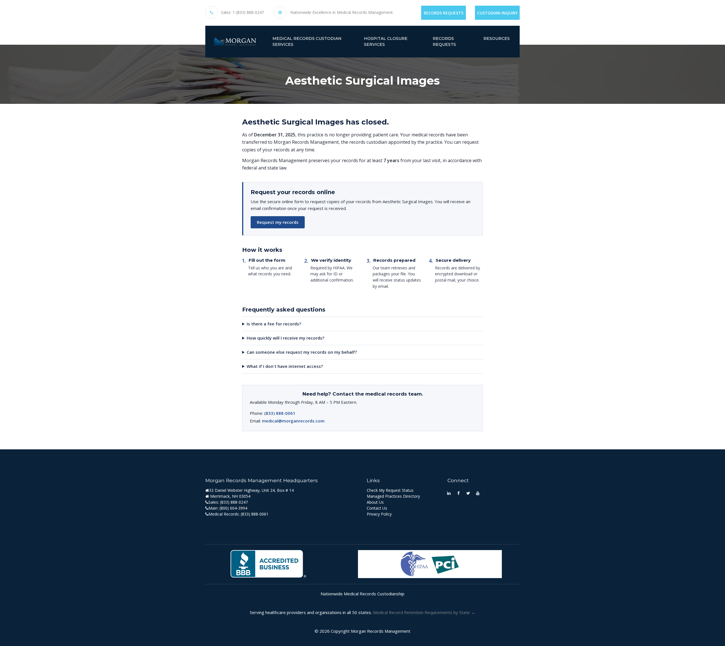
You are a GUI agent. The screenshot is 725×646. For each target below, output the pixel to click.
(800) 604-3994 (233, 508)
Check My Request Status (390, 490)
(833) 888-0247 (234, 502)
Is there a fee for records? (274, 324)
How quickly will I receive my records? (285, 338)
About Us (375, 502)
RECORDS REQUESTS (444, 41)
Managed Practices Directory (393, 496)
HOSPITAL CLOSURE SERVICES (386, 41)
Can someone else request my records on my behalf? (302, 352)
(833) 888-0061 (279, 413)
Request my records (277, 222)
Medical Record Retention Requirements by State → (424, 612)
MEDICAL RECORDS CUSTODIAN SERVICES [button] (307, 41)
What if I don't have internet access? (285, 366)
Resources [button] (496, 38)
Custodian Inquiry (497, 13)
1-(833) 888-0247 (248, 12)
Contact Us (377, 508)
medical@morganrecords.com (293, 421)
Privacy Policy (379, 514)
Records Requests (443, 13)
